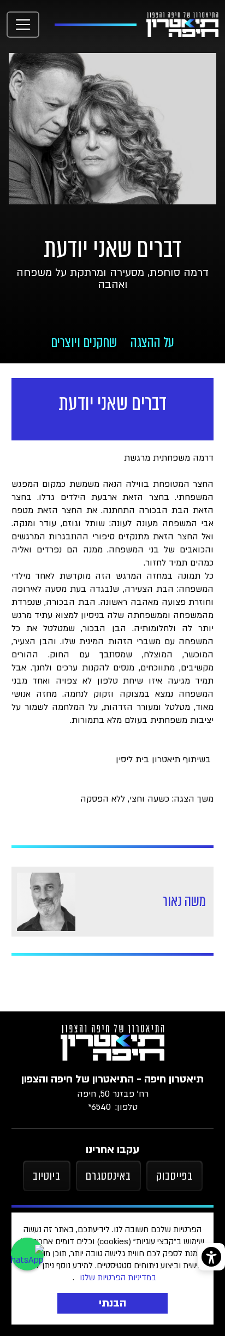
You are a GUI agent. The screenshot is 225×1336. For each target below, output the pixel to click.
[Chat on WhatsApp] (27, 1254)
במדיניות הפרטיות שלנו (118, 1277)
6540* (99, 1107)
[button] (23, 24)
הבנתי (112, 1303)
